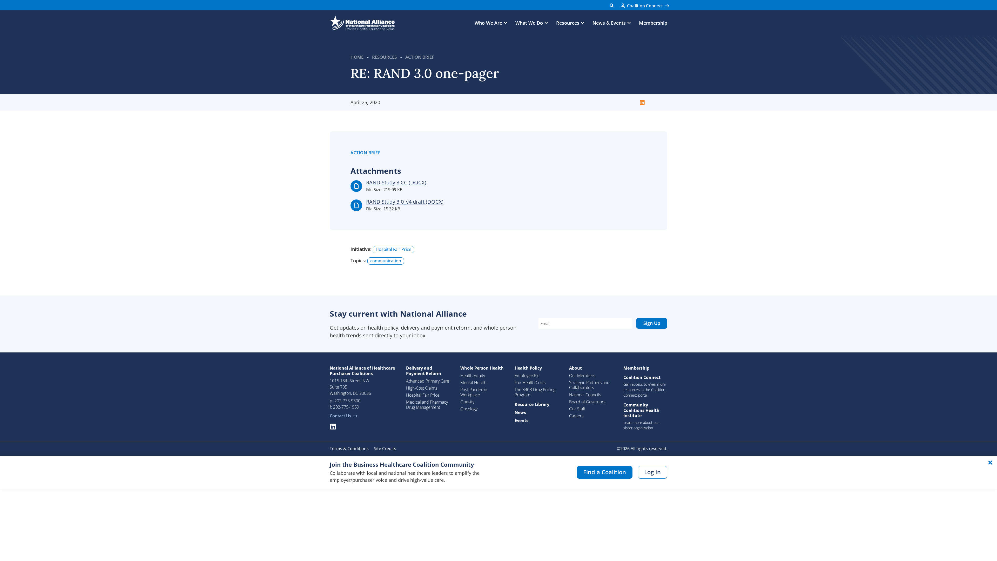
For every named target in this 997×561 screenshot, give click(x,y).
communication (385, 261)
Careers (576, 416)
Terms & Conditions (349, 448)
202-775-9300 (347, 401)
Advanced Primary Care (427, 381)
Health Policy (528, 368)
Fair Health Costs (530, 382)
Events (521, 420)
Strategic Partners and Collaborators (589, 385)
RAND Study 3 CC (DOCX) (396, 182)
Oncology (468, 409)
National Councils (585, 395)
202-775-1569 (346, 407)
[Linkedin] (333, 426)
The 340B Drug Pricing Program (535, 392)
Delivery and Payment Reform (423, 370)
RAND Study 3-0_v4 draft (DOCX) (404, 201)
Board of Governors (587, 402)
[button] (612, 5)
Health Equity (472, 375)
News (520, 412)
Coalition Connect (642, 377)
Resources (384, 57)
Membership (653, 23)
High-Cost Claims (421, 388)
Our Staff (577, 409)
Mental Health (473, 382)
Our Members (582, 375)
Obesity (467, 402)
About (575, 368)
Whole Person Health (482, 368)
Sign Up (651, 323)
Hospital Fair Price (393, 249)
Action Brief (419, 57)
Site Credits (385, 448)
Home (357, 57)
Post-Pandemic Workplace (474, 392)
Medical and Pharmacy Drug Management (427, 404)
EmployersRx (527, 375)
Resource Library (532, 404)
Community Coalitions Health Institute (641, 410)
